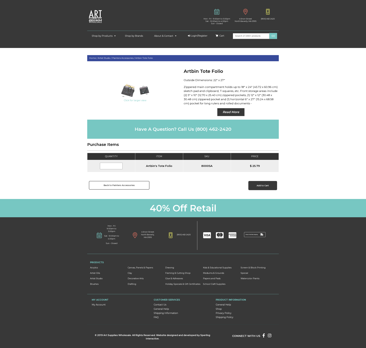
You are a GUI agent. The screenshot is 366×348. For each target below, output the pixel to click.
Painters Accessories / (123, 58)
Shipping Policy (224, 317)
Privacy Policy (223, 313)
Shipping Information (166, 313)
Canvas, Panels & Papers (140, 267)
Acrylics (94, 267)
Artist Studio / (105, 58)
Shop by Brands (135, 36)
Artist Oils (95, 273)
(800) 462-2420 (268, 19)
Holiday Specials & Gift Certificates (182, 284)
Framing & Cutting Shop (178, 273)
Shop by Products (102, 36)
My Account (99, 304)
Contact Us (160, 304)
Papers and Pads (211, 278)
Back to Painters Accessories (119, 185)
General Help (161, 309)
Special (244, 273)
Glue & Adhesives (174, 278)
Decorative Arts (136, 278)
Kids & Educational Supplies (217, 267)
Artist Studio (96, 278)
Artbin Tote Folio (144, 58)
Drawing (169, 267)
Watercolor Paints (250, 278)
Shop (219, 309)
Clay (130, 273)
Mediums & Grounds (213, 273)
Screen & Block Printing (253, 267)
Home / (93, 58)
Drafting (132, 284)
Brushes (94, 284)
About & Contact (164, 36)
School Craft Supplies (214, 284)
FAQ (156, 317)
